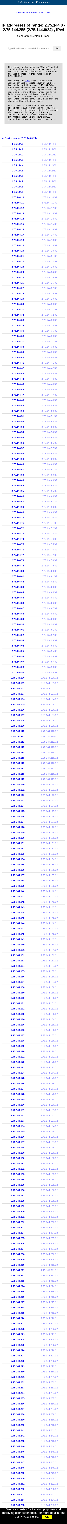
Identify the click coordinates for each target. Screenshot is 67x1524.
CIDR (27, 81)
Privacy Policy (29, 1516)
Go (57, 48)
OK (47, 1516)
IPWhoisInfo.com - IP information (34, 2)
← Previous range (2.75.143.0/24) (19, 138)
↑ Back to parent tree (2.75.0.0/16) (33, 12)
